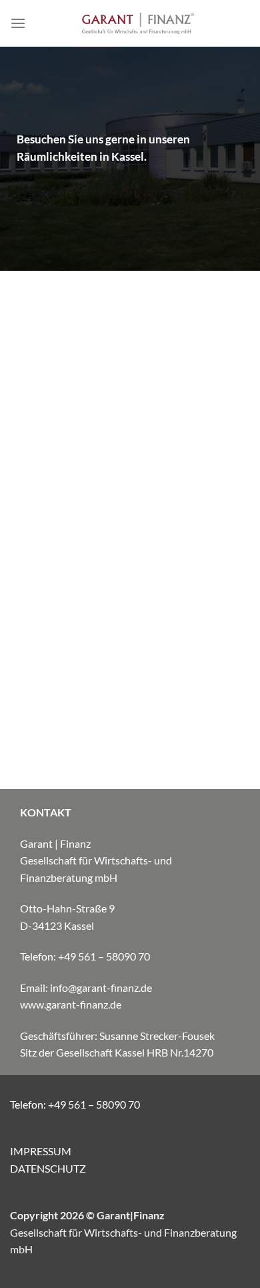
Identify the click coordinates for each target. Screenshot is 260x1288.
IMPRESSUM (40, 1151)
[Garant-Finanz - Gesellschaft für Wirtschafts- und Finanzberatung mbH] (138, 23)
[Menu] (18, 23)
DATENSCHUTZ (48, 1168)
